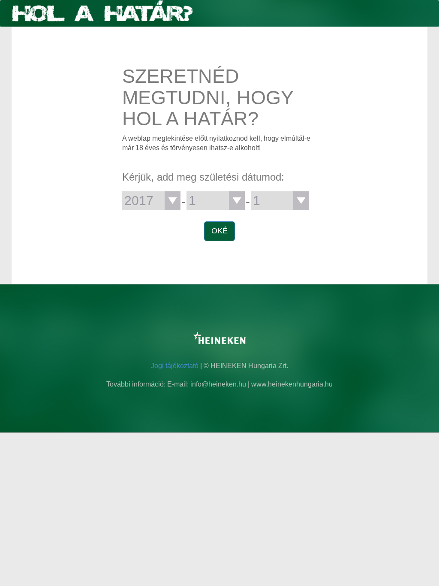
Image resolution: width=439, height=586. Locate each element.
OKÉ (219, 231)
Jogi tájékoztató (174, 365)
